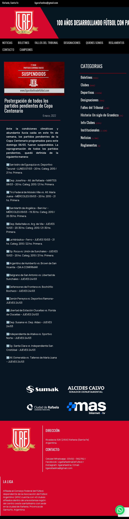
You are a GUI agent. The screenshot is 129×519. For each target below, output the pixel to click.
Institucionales (90, 129)
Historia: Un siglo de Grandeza (99, 114)
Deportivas (87, 92)
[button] (120, 510)
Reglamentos (116, 43)
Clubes (85, 84)
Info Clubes (88, 122)
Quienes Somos (94, 43)
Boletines (23, 43)
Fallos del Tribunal (46, 43)
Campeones (26, 50)
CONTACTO (8, 50)
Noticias (7, 43)
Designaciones (72, 43)
